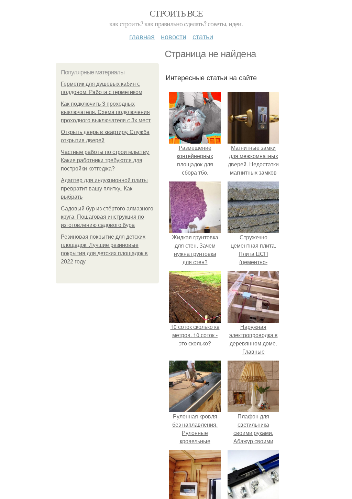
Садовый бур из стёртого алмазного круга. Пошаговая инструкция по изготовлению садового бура (107, 217)
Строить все (176, 13)
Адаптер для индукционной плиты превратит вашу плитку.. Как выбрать (104, 188)
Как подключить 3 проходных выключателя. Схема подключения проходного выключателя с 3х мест (106, 112)
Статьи (202, 36)
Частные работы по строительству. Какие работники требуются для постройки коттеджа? (105, 160)
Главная (142, 36)
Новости (173, 36)
